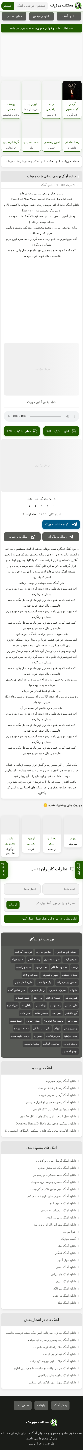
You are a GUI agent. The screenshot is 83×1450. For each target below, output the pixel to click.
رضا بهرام (55, 1005)
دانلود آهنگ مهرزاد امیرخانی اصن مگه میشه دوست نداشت (41, 1332)
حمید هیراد (17, 959)
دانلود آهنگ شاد (67, 1245)
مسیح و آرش (71, 959)
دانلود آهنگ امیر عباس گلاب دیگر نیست (53, 1189)
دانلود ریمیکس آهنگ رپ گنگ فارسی (54, 1109)
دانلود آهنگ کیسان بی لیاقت (59, 1354)
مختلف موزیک (71, 161)
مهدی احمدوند (70, 1051)
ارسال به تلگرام (57, 536)
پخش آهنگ (60, 1405)
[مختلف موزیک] (66, 6)
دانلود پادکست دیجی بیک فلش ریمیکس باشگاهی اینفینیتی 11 (40, 1130)
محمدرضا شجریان (53, 1020)
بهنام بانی (40, 1005)
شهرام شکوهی (50, 974)
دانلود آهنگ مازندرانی (63, 1274)
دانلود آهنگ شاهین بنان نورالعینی (57, 1375)
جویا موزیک (69, 1231)
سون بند (56, 1012)
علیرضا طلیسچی (24, 982)
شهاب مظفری (52, 959)
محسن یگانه (41, 1012)
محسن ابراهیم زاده (67, 982)
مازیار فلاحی (53, 1035)
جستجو (7, 5)
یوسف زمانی (42, 193)
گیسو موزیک (68, 1238)
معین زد (38, 1035)
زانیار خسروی (37, 990)
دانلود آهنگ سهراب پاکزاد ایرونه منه (54, 1224)
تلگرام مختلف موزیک (58, 524)
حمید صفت (16, 1020)
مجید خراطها (71, 1035)
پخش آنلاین (68, 216)
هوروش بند (71, 997)
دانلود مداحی (14, 16)
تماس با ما (23, 1405)
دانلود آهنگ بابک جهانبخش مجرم (57, 1167)
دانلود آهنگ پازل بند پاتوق (61, 1217)
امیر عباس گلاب (17, 990)
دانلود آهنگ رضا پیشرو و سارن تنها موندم (52, 1339)
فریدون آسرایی (23, 951)
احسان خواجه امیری (66, 951)
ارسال (13, 904)
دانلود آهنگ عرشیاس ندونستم (58, 1210)
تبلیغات (41, 1405)
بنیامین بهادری (43, 951)
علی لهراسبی (23, 967)
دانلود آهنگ (68, 16)
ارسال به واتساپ (19, 536)
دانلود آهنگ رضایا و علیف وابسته (57, 1088)
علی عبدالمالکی (41, 1028)
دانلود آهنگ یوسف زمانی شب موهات (51, 176)
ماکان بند (26, 1005)
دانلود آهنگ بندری (66, 1281)
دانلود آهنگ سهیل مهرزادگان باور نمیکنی (52, 1382)
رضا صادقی (33, 959)
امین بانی (25, 1012)
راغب (75, 967)
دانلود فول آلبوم (66, 1260)
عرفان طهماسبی (20, 1035)
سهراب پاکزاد (30, 974)
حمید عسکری (22, 997)
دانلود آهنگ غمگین (65, 1253)
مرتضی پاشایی (51, 1043)
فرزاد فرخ (12, 1005)
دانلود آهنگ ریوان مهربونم (61, 1080)
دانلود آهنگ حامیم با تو (63, 1203)
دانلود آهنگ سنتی (66, 1267)
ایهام (57, 1028)
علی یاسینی (71, 1005)
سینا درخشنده (70, 974)
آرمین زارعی (71, 1028)
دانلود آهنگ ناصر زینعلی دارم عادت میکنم (51, 1196)
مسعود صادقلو (59, 967)
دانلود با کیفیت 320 (58, 431)
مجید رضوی (41, 967)
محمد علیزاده (21, 1028)
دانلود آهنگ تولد (67, 1302)
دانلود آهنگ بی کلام (64, 1288)
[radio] (54, 506)
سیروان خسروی (57, 990)
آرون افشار (71, 1012)
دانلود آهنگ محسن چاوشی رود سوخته (53, 1182)
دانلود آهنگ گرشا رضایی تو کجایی (56, 1160)
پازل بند (38, 997)
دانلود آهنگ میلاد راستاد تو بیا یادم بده (54, 1347)
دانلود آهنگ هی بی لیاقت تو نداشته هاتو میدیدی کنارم (45, 1368)
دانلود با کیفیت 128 (19, 431)
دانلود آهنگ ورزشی (64, 1295)
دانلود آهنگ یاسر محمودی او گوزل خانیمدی (51, 1102)
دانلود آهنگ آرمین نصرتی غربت (57, 1095)
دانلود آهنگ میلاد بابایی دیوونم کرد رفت (53, 1361)
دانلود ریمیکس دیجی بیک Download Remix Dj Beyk (46, 1123)
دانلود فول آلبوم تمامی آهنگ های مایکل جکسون (48, 1116)
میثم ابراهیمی (31, 1043)
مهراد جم (72, 1020)
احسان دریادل (53, 997)
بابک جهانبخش (44, 982)
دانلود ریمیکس (41, 16)
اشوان (74, 990)
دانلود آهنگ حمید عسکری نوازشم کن (54, 1174)
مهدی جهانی (33, 1020)
